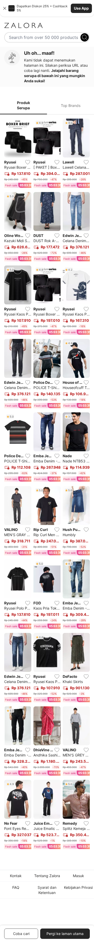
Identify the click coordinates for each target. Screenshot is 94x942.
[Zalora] (47, 25)
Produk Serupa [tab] (23, 105)
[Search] (84, 37)
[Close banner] (4, 8)
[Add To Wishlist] (27, 162)
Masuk (78, 875)
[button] (47, 8)
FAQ (15, 887)
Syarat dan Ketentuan (47, 890)
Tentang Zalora (47, 875)
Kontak (16, 875)
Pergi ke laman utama (65, 933)
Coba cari (21, 933)
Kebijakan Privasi (78, 887)
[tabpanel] (47, 484)
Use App (81, 8)
